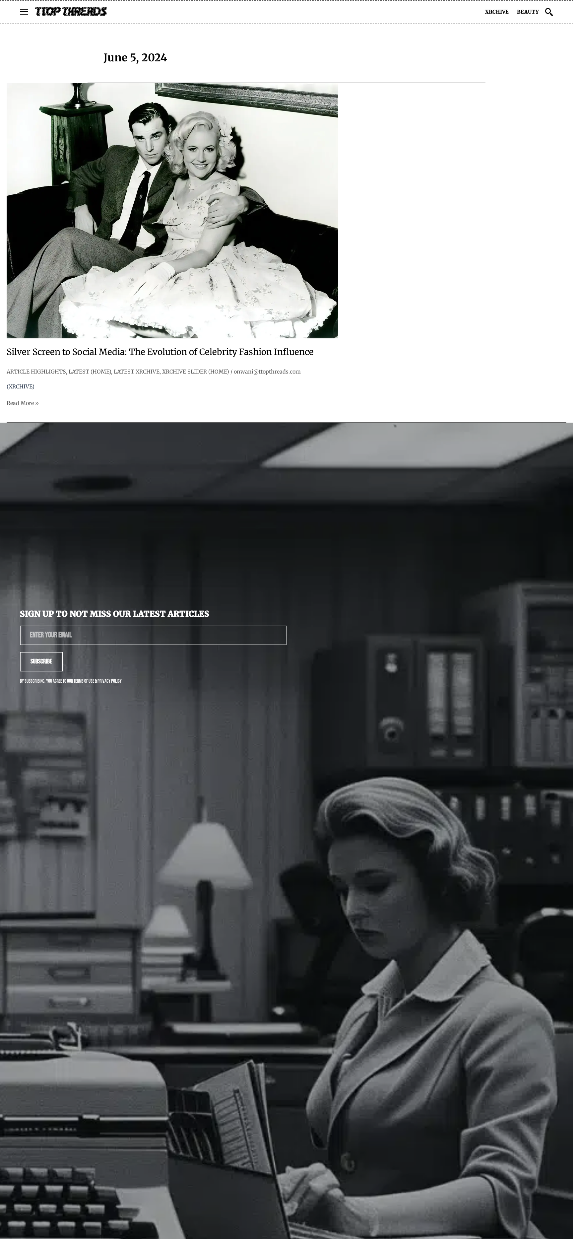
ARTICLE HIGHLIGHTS (36, 371)
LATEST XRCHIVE (136, 371)
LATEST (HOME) (90, 371)
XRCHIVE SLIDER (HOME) (195, 371)
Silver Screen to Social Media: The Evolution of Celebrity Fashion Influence (160, 351)
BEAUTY (528, 12)
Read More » (23, 402)
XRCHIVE (497, 12)
